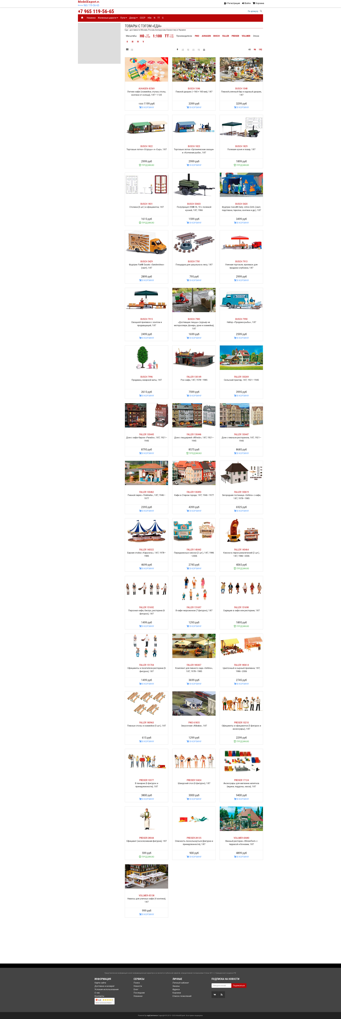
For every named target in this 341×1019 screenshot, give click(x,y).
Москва (80, 5)
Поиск (137, 983)
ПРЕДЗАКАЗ (147, 165)
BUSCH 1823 (194, 146)
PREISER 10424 (194, 780)
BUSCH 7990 (241, 319)
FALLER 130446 (194, 434)
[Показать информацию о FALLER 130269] (241, 357)
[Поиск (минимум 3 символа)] (261, 11)
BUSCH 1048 (241, 88)
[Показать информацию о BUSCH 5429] (146, 242)
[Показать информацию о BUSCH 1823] (194, 127)
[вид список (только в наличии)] (132, 49)
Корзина (176, 993)
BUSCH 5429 (147, 261)
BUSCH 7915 (147, 319)
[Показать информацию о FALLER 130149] (194, 357)
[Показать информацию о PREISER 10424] (194, 761)
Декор (132, 18)
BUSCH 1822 (147, 146)
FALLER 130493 (194, 492)
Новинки (91, 18)
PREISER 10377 (146, 780)
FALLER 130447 (241, 434)
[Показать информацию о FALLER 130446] (194, 415)
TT (158, 18)
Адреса (176, 989)
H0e (149, 18)
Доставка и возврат (105, 986)
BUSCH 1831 (147, 203)
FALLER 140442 (194, 549)
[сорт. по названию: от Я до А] (188, 49)
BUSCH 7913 (241, 261)
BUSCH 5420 (241, 203)
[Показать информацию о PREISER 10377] (146, 761)
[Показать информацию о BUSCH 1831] (146, 185)
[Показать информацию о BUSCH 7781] (194, 242)
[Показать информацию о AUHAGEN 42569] (146, 69)
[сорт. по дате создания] (204, 49)
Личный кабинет (180, 983)
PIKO (197, 36)
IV (138, 41)
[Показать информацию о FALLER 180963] (146, 703)
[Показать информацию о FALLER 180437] (194, 646)
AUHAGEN (206, 36)
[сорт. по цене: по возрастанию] (193, 49)
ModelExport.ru (89, 1)
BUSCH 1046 (194, 88)
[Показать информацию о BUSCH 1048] (241, 69)
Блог (136, 989)
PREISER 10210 (241, 722)
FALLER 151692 (146, 607)
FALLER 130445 (146, 434)
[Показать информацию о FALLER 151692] (146, 588)
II (127, 41)
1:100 (157, 36)
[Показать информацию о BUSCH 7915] (146, 300)
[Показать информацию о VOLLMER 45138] (146, 876)
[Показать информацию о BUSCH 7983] (194, 300)
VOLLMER (246, 36)
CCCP (142, 18)
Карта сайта (100, 983)
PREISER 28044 (146, 837)
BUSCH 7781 (194, 261)
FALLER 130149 (194, 376)
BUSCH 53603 (194, 203)
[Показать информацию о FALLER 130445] (146, 415)
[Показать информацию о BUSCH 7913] (241, 242)
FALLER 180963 (146, 722)
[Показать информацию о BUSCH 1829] (241, 127)
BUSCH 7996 (147, 376)
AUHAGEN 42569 (147, 88)
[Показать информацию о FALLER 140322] (146, 530)
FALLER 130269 (241, 376)
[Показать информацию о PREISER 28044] (146, 819)
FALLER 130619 (241, 492)
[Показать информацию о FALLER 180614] (241, 646)
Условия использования (107, 989)
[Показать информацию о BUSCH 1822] (146, 127)
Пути (123, 18)
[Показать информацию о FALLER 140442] (194, 530)
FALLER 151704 (146, 665)
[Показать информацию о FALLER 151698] (241, 588)
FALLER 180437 (194, 665)
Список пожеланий (181, 996)
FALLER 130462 (146, 492)
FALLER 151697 (194, 607)
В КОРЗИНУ (148, 107)
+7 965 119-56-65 (96, 11)
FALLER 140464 (241, 549)
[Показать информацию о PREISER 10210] (241, 703)
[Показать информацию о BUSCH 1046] (194, 69)
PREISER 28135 (194, 837)
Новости (138, 986)
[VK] (215, 994)
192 (260, 49)
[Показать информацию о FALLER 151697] (194, 588)
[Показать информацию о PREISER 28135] (194, 819)
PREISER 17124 (241, 780)
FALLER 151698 (241, 607)
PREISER (235, 36)
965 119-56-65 (91, 5)
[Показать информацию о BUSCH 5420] (241, 185)
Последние (139, 993)
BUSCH (216, 36)
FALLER (225, 36)
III (132, 41)
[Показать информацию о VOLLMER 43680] (241, 819)
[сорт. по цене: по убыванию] (198, 49)
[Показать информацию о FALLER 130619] (241, 473)
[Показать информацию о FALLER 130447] (241, 415)
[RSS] (221, 994)
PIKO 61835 (194, 722)
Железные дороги (107, 18)
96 (255, 49)
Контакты (99, 996)
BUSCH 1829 (241, 146)
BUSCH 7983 (194, 319)
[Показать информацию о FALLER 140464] (241, 530)
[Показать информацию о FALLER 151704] (146, 646)
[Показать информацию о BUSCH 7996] (146, 357)
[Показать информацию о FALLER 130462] (146, 473)
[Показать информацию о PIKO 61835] (194, 703)
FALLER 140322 (146, 549)
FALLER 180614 (241, 665)
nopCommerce (152, 1015)
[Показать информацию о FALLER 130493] (194, 473)
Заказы (176, 986)
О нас (97, 993)
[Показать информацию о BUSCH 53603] (194, 185)
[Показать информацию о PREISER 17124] (241, 761)
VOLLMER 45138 (146, 895)
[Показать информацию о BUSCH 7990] (241, 300)
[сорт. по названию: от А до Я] (182, 49)
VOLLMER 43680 (241, 837)
